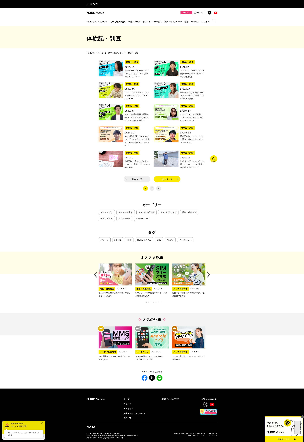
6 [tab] (155, 302)
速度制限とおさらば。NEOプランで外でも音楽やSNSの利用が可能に (192, 95)
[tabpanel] (152, 280)
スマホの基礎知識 (146, 212)
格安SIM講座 (124, 218)
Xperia (170, 240)
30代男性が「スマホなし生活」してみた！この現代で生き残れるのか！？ (192, 164)
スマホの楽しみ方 (168, 212)
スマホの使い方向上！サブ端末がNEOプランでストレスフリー (137, 95)
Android (105, 240)
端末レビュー (142, 218)
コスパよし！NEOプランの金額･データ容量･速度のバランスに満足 (192, 73)
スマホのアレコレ (115, 53)
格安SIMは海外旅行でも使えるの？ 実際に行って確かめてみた (137, 164)
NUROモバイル (144, 240)
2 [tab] (146, 302)
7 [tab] (158, 302)
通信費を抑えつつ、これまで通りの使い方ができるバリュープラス (192, 139)
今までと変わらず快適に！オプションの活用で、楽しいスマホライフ (192, 117)
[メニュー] (213, 22)
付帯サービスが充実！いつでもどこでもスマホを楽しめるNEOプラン (137, 73)
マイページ (200, 13)
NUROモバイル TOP (95, 53)
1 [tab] (144, 302)
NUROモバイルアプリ (170, 399)
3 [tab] (148, 302)
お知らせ (127, 404)
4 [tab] (151, 302)
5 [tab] (153, 302)
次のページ (167, 179)
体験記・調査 (132, 62)
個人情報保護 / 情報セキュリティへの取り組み (189, 433)
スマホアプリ (107, 212)
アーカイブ (128, 408)
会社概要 (211, 433)
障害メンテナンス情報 (133, 413)
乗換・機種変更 (189, 212)
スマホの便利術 (126, 212)
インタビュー (185, 240)
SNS (159, 240)
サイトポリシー (193, 436)
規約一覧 (127, 418)
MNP (129, 240)
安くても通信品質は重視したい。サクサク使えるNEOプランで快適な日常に (137, 117)
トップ (126, 399)
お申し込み (186, 13)
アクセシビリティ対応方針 (208, 436)
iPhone (117, 240)
